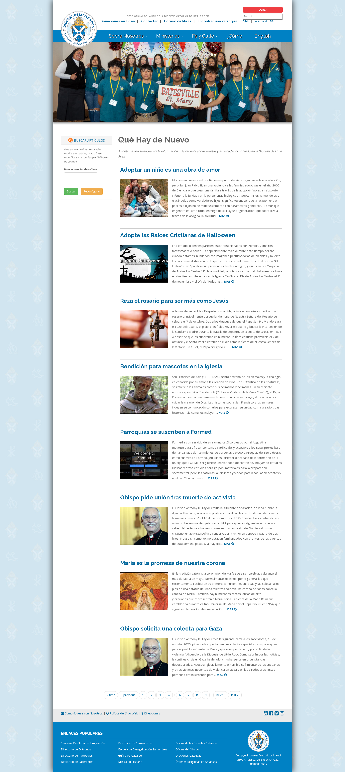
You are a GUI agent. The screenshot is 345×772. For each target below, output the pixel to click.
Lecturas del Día (264, 21)
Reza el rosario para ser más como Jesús (174, 301)
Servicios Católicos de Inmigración (83, 743)
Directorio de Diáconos (76, 749)
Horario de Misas (177, 21)
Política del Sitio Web (123, 713)
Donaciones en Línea (117, 21)
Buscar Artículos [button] (89, 140)
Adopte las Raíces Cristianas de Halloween (177, 235)
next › (220, 695)
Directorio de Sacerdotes (77, 762)
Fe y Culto (203, 36)
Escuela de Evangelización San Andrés (142, 749)
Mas (222, 216)
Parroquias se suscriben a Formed (166, 432)
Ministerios (168, 36)
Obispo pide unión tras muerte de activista (178, 497)
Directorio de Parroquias (77, 755)
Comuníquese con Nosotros (83, 713)
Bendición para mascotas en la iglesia (171, 366)
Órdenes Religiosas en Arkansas (196, 762)
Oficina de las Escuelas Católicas (196, 743)
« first (111, 695)
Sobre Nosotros (127, 36)
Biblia (246, 21)
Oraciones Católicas (188, 755)
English (263, 36)
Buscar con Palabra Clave (80, 169)
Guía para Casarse (130, 755)
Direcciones (151, 713)
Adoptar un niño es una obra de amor (170, 169)
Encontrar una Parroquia (218, 21)
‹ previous (128, 695)
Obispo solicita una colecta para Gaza (171, 628)
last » (235, 695)
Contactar (149, 21)
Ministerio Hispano (130, 762)
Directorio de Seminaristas (135, 743)
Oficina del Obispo (187, 749)
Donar (263, 9)
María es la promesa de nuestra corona (172, 563)
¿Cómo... (236, 36)
